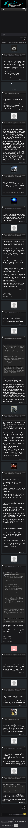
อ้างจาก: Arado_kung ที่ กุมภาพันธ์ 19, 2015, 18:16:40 (11, 784)
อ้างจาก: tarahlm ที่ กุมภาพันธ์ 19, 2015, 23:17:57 (10, 572)
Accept (16, 825)
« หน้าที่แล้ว (21, 37)
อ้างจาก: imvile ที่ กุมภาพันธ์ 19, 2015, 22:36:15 (10, 344)
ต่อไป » (25, 37)
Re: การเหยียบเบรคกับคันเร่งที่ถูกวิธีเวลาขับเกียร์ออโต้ (14, 54)
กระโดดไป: (11, 814)
